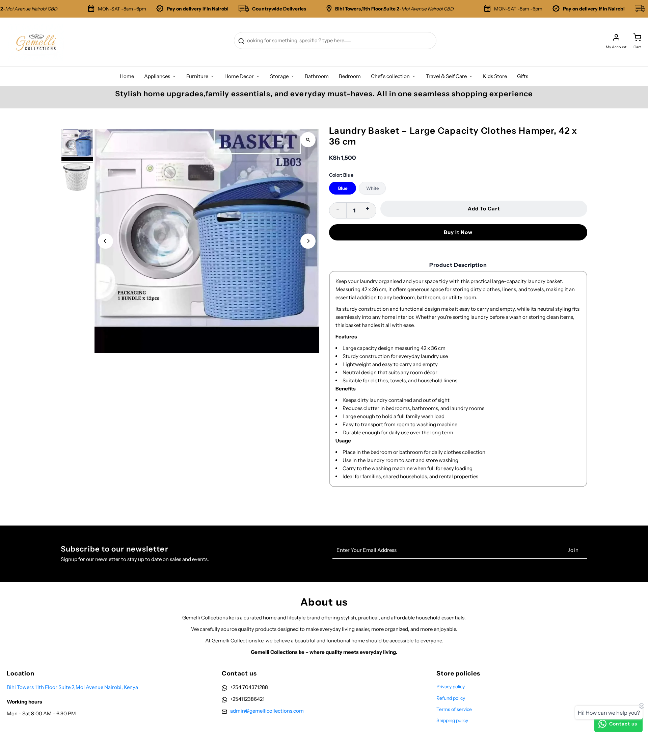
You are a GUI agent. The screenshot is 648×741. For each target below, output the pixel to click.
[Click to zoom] (308, 139)
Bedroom (350, 76)
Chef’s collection (390, 76)
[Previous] (105, 241)
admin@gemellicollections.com (267, 711)
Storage (279, 76)
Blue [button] (342, 188)
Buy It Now (458, 232)
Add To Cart (484, 208)
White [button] (372, 188)
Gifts (522, 76)
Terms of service (454, 709)
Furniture (197, 76)
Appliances (157, 76)
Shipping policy (452, 720)
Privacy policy (450, 687)
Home (127, 76)
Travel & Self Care (446, 76)
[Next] (308, 241)
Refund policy (450, 698)
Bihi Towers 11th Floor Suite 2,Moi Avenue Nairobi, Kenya (72, 687)
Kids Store (495, 76)
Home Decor (239, 76)
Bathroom (317, 76)
